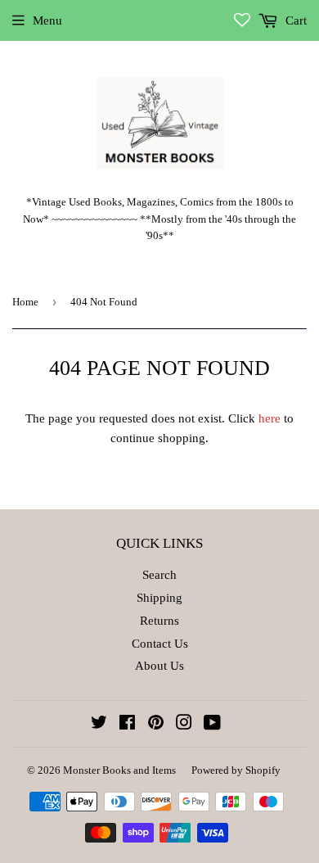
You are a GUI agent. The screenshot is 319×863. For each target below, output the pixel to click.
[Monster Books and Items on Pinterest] (155, 724)
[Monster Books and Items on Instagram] (184, 724)
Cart (294, 20)
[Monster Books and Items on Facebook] (127, 724)
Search (159, 574)
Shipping (159, 597)
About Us (159, 665)
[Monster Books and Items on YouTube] (212, 724)
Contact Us (160, 643)
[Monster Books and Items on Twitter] (99, 724)
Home (25, 302)
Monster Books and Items (119, 770)
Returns (159, 620)
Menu (47, 20)
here (269, 418)
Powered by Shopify (236, 770)
